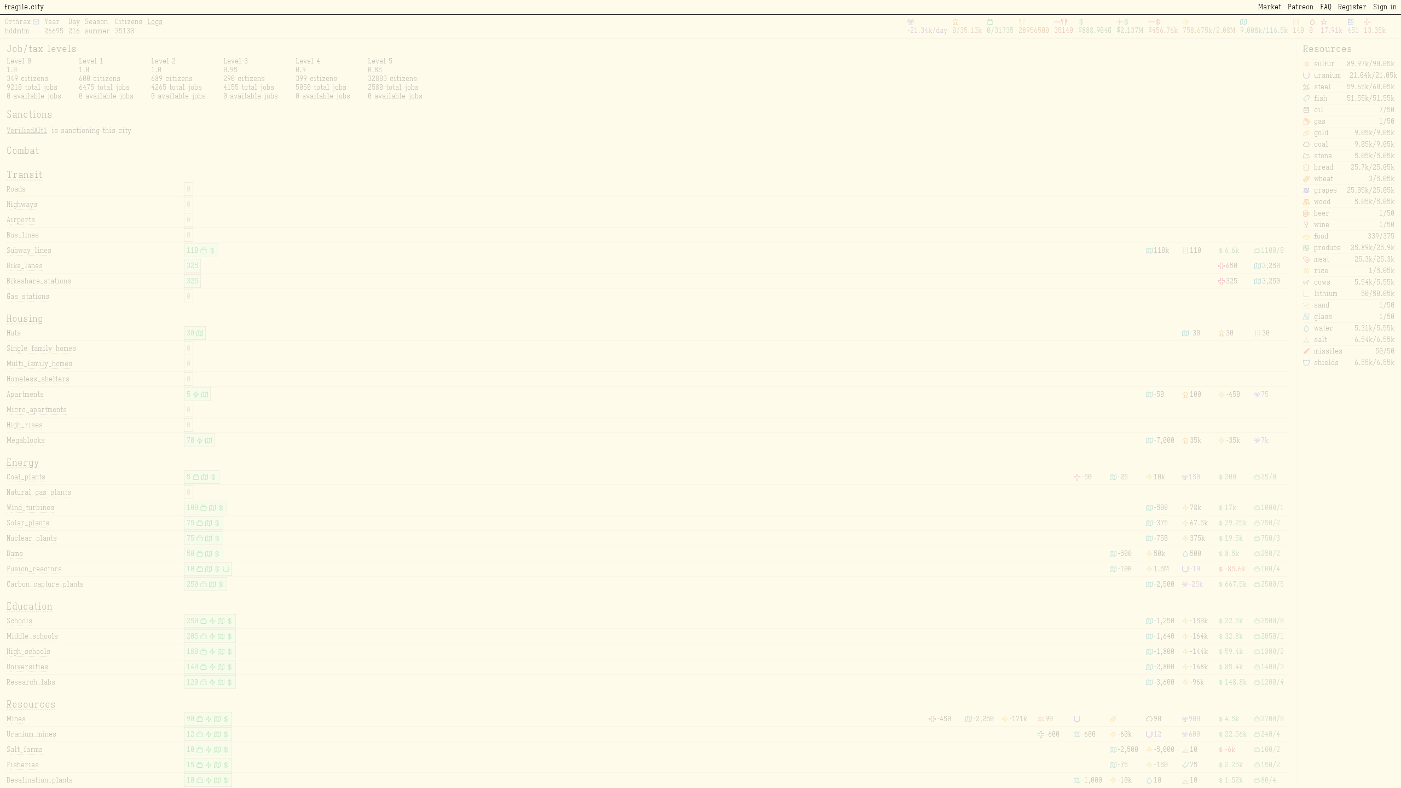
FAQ (1325, 7)
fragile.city (24, 7)
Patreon (1300, 7)
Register (1352, 7)
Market (1269, 7)
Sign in (1385, 7)
